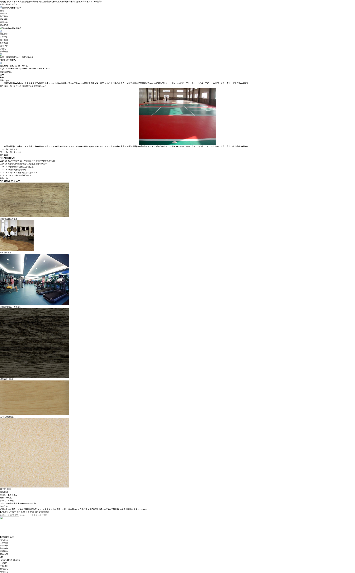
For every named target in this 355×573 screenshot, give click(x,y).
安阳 (41, 512)
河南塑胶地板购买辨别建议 (17, 166)
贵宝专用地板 (6, 488)
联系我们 (4, 25)
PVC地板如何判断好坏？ (15, 175)
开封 (32, 512)
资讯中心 (4, 22)
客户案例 (4, 42)
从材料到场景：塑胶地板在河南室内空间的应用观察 (27, 160)
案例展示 (4, 13)
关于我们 (4, 16)
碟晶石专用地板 (7, 379)
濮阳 (14, 512)
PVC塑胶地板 (6, 252)
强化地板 (13, 149)
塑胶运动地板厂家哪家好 (10, 306)
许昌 (23, 512)
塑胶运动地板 (28, 57)
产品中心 (4, 36)
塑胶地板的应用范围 (8, 218)
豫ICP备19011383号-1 (17, 515)
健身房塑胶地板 (13, 57)
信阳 (36, 512)
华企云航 (43, 515)
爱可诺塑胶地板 (7, 416)
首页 (2, 10)
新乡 (27, 512)
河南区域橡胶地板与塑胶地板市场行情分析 (23, 163)
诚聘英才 (4, 48)
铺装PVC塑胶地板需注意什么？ (18, 172)
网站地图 (4, 554)
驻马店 (46, 512)
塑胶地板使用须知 (13, 169)
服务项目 (4, 19)
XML (2, 557)
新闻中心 (4, 548)
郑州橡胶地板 (37, 1)
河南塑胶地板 (28, 86)
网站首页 (4, 33)
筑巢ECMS (15, 559)
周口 (19, 512)
